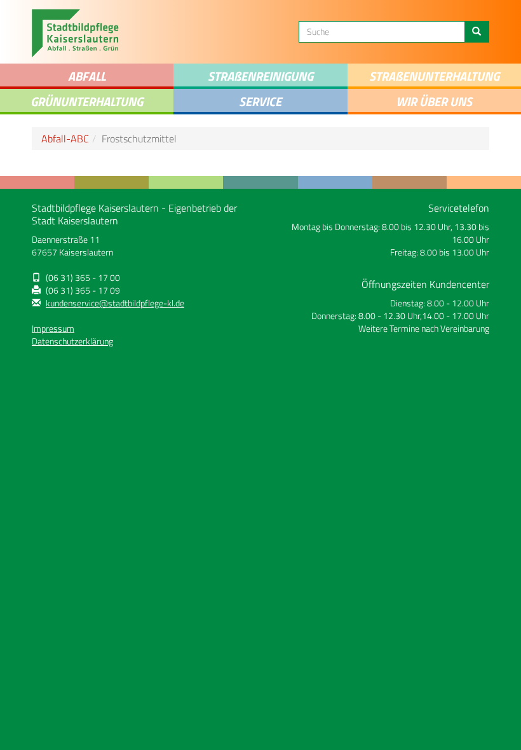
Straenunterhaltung (434, 76)
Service (260, 101)
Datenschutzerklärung (72, 341)
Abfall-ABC (65, 138)
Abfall (86, 76)
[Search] (476, 32)
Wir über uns (434, 101)
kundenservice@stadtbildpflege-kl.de (115, 303)
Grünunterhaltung (86, 101)
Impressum (53, 328)
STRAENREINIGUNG (260, 76)
